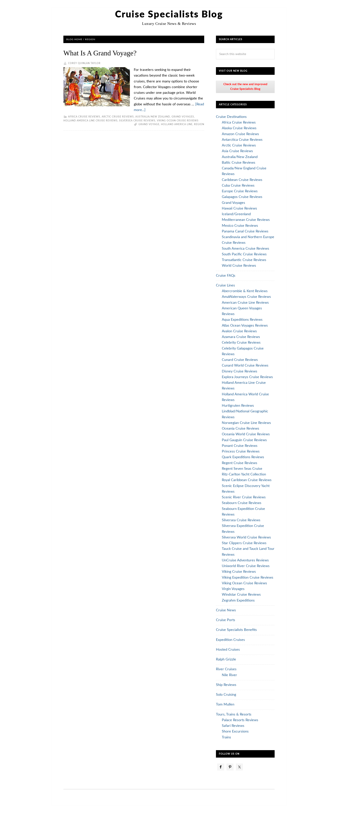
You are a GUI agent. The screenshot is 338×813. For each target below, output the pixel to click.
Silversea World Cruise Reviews (246, 537)
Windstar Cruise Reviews (241, 594)
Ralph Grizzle (226, 659)
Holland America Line (176, 124)
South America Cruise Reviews (245, 248)
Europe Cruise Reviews (240, 191)
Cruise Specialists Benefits (236, 630)
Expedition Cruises (230, 640)
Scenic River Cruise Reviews (244, 497)
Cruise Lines (225, 285)
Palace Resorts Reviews (240, 720)
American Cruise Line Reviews (245, 302)
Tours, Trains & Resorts (233, 714)
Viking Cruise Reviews (239, 572)
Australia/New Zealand (152, 117)
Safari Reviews (233, 726)
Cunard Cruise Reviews (240, 360)
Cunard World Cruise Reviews (245, 365)
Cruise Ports (225, 620)
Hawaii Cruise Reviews (239, 208)
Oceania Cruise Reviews (240, 428)
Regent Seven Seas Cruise (242, 469)
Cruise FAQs (225, 275)
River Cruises (226, 669)
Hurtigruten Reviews (238, 405)
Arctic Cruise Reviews (118, 117)
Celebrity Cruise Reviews (241, 342)
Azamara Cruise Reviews (241, 337)
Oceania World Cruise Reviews (246, 434)
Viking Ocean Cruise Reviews (178, 120)
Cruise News (226, 610)
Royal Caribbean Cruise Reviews (246, 480)
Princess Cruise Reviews (241, 451)
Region (199, 124)
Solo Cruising (226, 694)
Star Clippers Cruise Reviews (244, 543)
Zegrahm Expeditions (238, 600)
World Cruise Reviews (239, 265)
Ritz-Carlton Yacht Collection (244, 474)
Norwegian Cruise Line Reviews (246, 423)
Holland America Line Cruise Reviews (90, 120)
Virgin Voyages (233, 589)
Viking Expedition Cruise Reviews (247, 577)
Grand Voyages (183, 117)
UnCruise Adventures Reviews (245, 560)
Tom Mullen (225, 704)
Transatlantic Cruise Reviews (244, 260)
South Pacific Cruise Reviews (244, 254)
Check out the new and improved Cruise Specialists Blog (245, 86)
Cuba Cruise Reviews (238, 185)
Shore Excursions (235, 731)
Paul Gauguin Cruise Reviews (244, 440)
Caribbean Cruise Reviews (242, 180)
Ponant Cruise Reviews (239, 446)
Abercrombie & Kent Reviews (245, 291)
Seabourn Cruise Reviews (241, 503)
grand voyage (148, 124)
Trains (226, 737)
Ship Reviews (226, 685)
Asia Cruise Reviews (237, 151)
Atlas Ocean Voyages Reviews (245, 325)
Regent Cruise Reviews (239, 463)
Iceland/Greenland (236, 214)
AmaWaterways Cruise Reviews (246, 297)
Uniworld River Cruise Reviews (246, 566)
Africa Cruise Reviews (84, 117)
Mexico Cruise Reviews (240, 226)
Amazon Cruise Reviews (240, 134)
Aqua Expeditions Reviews (242, 320)
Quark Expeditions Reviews (243, 457)
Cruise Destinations (231, 117)
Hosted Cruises (228, 649)
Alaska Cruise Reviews (239, 128)
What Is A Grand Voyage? (100, 53)
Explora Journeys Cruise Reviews (247, 377)
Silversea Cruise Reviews (137, 120)
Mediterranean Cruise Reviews (246, 220)
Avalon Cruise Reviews (239, 331)
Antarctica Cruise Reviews (242, 140)
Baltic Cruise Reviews (238, 162)
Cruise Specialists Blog (169, 14)
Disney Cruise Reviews (239, 371)
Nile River (229, 675)
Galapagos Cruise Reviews (242, 197)
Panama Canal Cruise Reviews (245, 231)
